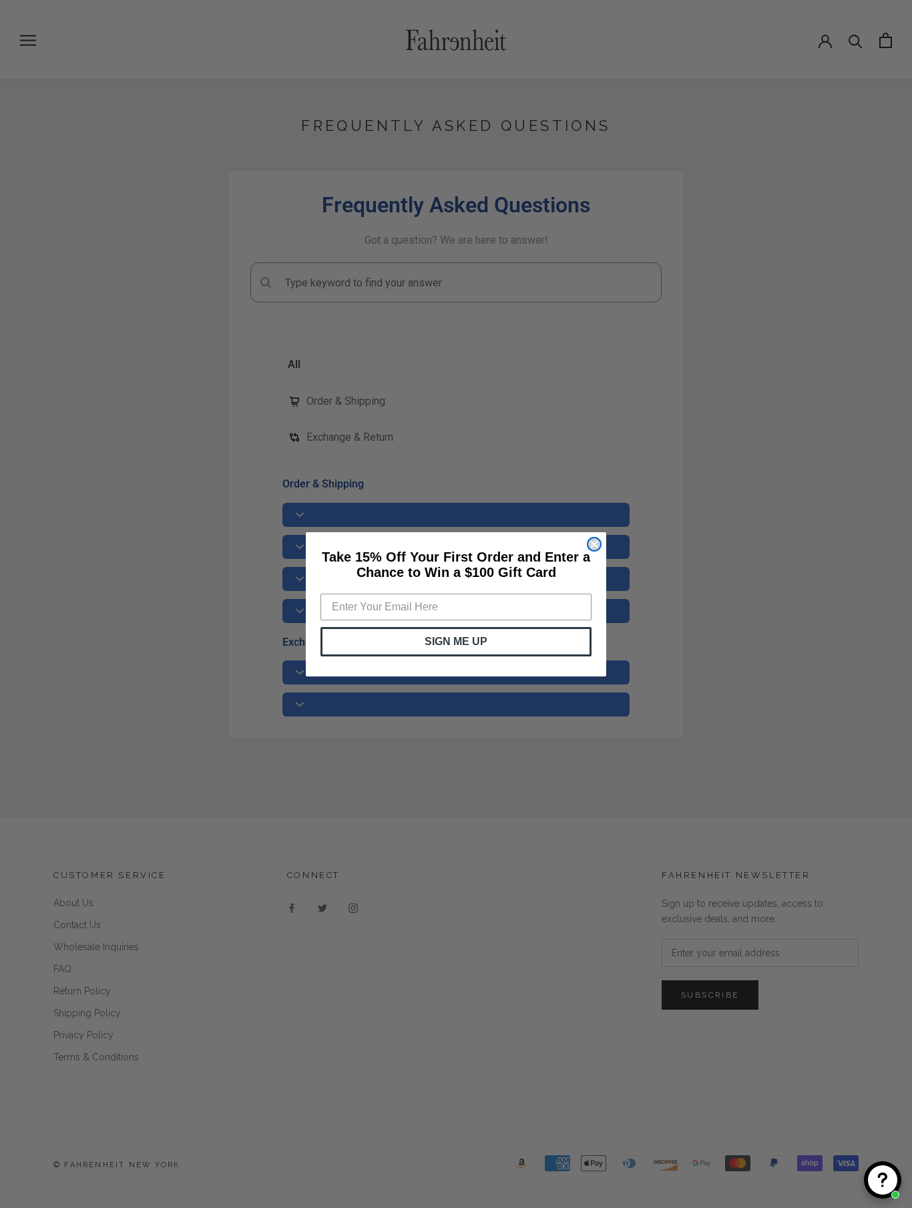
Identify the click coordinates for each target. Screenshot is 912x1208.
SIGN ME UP (456, 641)
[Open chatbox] (882, 1180)
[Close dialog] (594, 544)
